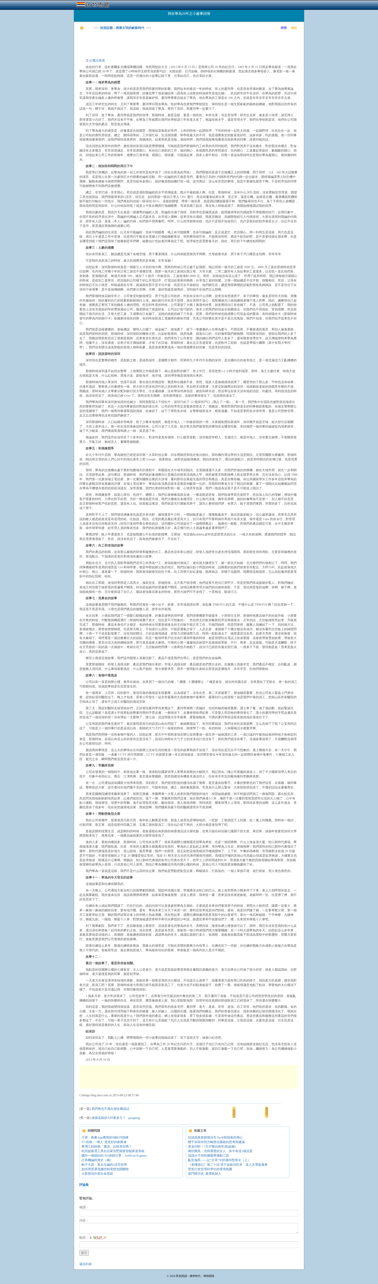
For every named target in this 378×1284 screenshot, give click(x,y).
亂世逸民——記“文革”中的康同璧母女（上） (219, 1160)
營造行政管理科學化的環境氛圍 (210, 1169)
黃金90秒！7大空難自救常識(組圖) (212, 1146)
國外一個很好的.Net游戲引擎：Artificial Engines (114, 1155)
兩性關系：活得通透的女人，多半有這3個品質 (220, 1151)
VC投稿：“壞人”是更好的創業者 (104, 1142)
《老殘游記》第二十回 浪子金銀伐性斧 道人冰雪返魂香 (228, 1164)
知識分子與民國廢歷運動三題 (208, 1155)
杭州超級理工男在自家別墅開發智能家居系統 (113, 1151)
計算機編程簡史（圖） (97, 1160)
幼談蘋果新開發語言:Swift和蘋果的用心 (215, 1137)
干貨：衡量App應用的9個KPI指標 (105, 1137)
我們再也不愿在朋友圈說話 (110, 1108)
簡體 (284, 27)
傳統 (294, 27)
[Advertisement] (151, 43)
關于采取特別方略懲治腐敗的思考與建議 (216, 1142)
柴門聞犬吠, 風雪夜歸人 (204, 1173)
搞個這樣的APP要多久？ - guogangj (116, 1117)
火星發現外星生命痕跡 (97, 1173)
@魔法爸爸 (97, 60)
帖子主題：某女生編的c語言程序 (104, 1164)
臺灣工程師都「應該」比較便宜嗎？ (107, 1146)
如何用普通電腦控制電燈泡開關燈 (105, 1169)
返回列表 (85, 1264)
